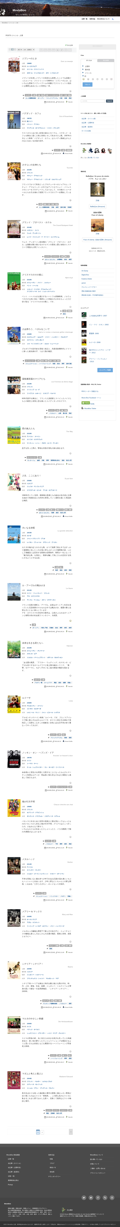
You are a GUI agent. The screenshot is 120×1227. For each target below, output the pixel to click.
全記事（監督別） (14, 1172)
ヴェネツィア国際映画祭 (50, 1003)
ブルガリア (64, 337)
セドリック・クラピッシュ (35, 812)
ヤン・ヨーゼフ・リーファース (54, 767)
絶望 (57, 207)
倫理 (38, 460)
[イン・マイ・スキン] (84, 324)
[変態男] (84, 333)
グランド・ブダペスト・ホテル (37, 222)
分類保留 (68, 150)
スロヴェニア (31, 337)
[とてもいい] (70, 357)
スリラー (55, 1110)
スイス (29, 1026)
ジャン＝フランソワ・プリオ (36, 538)
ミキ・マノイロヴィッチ (34, 344)
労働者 (51, 627)
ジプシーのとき (29, 58)
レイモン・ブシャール (34, 542)
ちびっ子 (37, 679)
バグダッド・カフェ (31, 113)
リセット (87, 84)
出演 (45, 49)
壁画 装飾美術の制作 (89, 291)
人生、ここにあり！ (31, 475)
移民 (65, 627)
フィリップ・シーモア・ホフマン (37, 926)
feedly (92, 404)
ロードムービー (30, 360)
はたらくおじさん (50, 259)
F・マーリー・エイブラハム (50, 237)
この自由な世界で (98, 316)
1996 (28, 806)
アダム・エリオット (33, 922)
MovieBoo (19, 10)
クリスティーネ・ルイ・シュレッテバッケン (41, 291)
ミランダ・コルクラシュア (53, 179)
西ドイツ (30, 121)
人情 (34, 95)
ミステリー (55, 256)
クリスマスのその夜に (32, 275)
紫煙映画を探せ (55, 460)
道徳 (63, 460)
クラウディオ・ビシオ (34, 490)
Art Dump (85, 271)
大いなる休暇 (28, 528)
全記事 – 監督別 (87, 127)
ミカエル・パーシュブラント (36, 657)
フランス (30, 173)
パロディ (63, 896)
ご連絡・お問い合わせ (97, 1168)
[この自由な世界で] (84, 316)
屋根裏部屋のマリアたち (33, 379)
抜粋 (53, 49)
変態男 (94, 333)
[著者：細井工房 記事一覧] (90, 150)
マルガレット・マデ (52, 978)
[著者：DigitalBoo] (97, 150)
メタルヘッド (28, 859)
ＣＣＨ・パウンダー (53, 128)
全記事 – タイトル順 (89, 118)
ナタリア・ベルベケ (49, 393)
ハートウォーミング (45, 363)
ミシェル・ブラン (32, 1088)
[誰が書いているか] (109, 151)
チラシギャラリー (54, 1176)
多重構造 (59, 259)
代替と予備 (44, 627)
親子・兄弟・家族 (65, 95)
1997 (28, 758)
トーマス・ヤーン (32, 763)
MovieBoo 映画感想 (13, 1155)
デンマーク (41, 651)
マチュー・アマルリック (34, 175)
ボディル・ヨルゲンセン (55, 657)
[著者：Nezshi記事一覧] (84, 150)
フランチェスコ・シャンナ (35, 978)
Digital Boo (85, 275)
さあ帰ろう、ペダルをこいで (36, 329)
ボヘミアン (41, 98)
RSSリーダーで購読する (90, 391)
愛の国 (65, 413)
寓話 (55, 682)
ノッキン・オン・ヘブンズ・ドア (38, 753)
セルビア (40, 337)
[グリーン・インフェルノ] (84, 360)
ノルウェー (47, 282)
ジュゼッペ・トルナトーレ (35, 975)
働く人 (67, 256)
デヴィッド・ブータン (50, 542)
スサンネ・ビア (32, 654)
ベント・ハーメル (32, 285)
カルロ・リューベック (52, 344)
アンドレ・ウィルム (33, 600)
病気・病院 (68, 509)
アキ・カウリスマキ (33, 596)
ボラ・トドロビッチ (52, 73)
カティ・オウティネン (49, 600)
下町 (56, 844)
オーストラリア (32, 919)
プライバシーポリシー (97, 1173)
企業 (59, 413)
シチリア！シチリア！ (32, 964)
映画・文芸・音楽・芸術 (51, 204)
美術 (70, 98)
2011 (28, 590)
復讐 (64, 682)
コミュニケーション (31, 363)
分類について (94, 1164)
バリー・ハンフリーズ (57, 926)
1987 (28, 118)
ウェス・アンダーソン (34, 233)
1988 (28, 63)
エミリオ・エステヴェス (34, 439)
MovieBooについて (103, 19)
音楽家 (69, 207)
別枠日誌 (92, 19)
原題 (49, 49)
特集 (51, 1159)
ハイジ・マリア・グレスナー (56, 1033)
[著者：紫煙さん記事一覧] (103, 150)
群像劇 (69, 311)
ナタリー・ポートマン (57, 874)
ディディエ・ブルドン (47, 1088)
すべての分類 (86, 131)
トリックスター (53, 896)
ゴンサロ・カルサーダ (34, 709)
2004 (28, 1078)
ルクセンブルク (47, 1081)
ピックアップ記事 (105, 370)
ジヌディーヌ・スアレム (52, 816)
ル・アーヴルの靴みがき (33, 585)
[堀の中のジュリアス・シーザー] (84, 351)
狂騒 (65, 98)
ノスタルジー (53, 413)
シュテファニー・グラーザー (36, 1033)
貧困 (70, 570)
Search (109, 101)
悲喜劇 (53, 1113)
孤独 (61, 570)
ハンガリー (55, 337)
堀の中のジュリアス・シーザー (99, 351)
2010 (28, 170)
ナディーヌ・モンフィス (34, 1084)
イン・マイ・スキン (99, 325)
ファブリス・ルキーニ (34, 393)
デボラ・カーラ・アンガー (50, 443)
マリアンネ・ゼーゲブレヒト (36, 128)
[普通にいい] (70, 307)
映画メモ (53, 1167)
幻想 (61, 98)
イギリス (30, 230)
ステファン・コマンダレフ (35, 340)
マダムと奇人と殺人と (32, 1073)
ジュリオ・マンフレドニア (35, 486)
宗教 (52, 207)
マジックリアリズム (52, 98)
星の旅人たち (28, 428)
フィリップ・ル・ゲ (33, 389)
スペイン (37, 436)
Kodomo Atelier (87, 279)
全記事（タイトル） (15, 1163)
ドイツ (37, 230)
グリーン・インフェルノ (98, 360)
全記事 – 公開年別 (88, 123)
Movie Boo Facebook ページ (91, 398)
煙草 (63, 363)
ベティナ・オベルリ (33, 1029)
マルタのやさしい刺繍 (32, 1018)
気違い (69, 682)
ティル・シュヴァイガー (34, 767)
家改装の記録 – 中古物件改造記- (93, 295)
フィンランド (37, 593)
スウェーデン (31, 282)
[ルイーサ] (84, 342)
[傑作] (70, 91)
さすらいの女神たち (31, 165)
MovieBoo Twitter (90, 408)
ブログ (52, 1163)
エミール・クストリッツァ (35, 69)
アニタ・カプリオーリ (50, 490)
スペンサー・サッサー (34, 870)
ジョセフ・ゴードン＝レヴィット (37, 874)
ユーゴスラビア (32, 66)
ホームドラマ (48, 682)
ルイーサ (26, 698)
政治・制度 (44, 360)
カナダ (29, 535)
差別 (57, 512)
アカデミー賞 (38, 682)
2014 (28, 227)
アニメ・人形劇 (53, 945)
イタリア (30, 483)
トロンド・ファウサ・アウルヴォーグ (39, 289)
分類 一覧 (11, 1176)
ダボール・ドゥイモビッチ (35, 73)
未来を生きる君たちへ (32, 643)
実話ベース (60, 509)
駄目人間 (68, 460)
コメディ (28, 95)
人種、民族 (40, 95)
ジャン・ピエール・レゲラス (51, 712)
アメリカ (30, 436)
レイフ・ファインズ (33, 237)
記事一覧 (84, 19)
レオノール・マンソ (33, 712)
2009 (28, 916)
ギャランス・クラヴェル (34, 816)
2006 (28, 1023)
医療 (52, 512)
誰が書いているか (93, 157)
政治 (65, 259)
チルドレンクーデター (89, 287)
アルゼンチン (31, 706)
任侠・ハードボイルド (52, 95)
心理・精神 (68, 945)
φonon (84, 283)
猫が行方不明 (28, 801)
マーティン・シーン (33, 443)
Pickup (10, 1185)
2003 (28, 533)
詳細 (97, 200)
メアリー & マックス (32, 911)
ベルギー (37, 1081)
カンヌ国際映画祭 (31, 98)
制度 (54, 363)
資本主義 (63, 207)
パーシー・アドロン (33, 124)
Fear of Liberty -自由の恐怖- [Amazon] (97, 240)
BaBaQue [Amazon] (97, 206)
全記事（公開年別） (15, 1167)
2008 (28, 334)
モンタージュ (31, 460)
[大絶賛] (70, 621)
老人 (61, 567)
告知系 (52, 1172)
